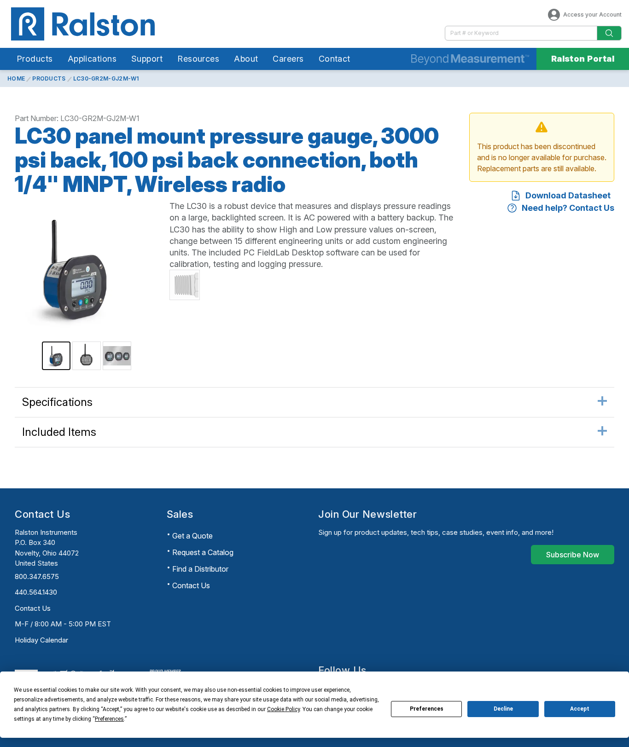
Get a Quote (192, 535)
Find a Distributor (200, 568)
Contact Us (33, 608)
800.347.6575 (37, 576)
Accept (579, 709)
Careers (288, 59)
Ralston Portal (582, 59)
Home (16, 78)
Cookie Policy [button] (283, 709)
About (246, 59)
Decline (503, 709)
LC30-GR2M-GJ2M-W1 (106, 78)
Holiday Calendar (41, 640)
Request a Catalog (202, 552)
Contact (334, 59)
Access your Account (592, 14)
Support (147, 59)
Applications (92, 59)
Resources (198, 59)
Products (35, 59)
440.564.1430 (36, 592)
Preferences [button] (109, 719)
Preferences (426, 709)
